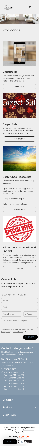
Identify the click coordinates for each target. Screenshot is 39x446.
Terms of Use (19, 432)
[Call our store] (21, 441)
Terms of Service (18, 332)
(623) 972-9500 (9, 369)
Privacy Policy (5, 332)
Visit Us (19, 268)
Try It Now (19, 86)
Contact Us (10, 442)
